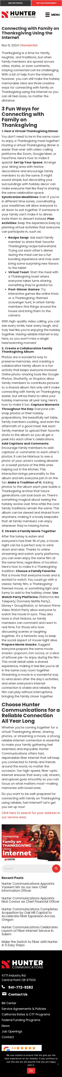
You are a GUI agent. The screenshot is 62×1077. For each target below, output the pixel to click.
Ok (31, 1070)
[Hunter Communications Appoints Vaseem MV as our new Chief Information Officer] (31, 887)
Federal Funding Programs (21, 1020)
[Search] (56, 868)
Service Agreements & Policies (24, 1009)
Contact (8, 1037)
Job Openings (12, 1031)
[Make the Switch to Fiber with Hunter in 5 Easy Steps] (31, 943)
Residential (29, 45)
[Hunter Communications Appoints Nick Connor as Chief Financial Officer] (31, 900)
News (6, 1026)
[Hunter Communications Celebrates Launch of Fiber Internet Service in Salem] (31, 930)
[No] (58, 1064)
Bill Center (9, 1003)
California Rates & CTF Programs (26, 1014)
